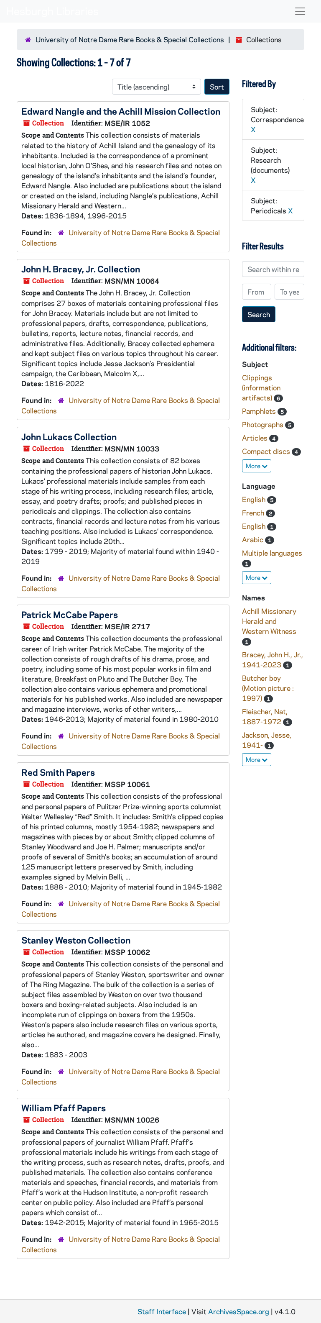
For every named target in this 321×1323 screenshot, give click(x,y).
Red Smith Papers (58, 772)
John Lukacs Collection (69, 436)
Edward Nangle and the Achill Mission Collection (120, 111)
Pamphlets (260, 410)
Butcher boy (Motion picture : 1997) (268, 688)
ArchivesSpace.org (238, 1311)
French (254, 512)
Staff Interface (162, 1311)
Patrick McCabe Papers (69, 614)
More (254, 466)
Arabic (253, 539)
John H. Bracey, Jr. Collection (80, 268)
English (254, 499)
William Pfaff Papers (63, 1107)
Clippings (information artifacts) (261, 387)
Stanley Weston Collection (75, 940)
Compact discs (267, 451)
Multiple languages (272, 552)
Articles (255, 437)
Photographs (263, 424)
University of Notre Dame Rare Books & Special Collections (130, 39)
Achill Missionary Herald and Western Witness (269, 621)
